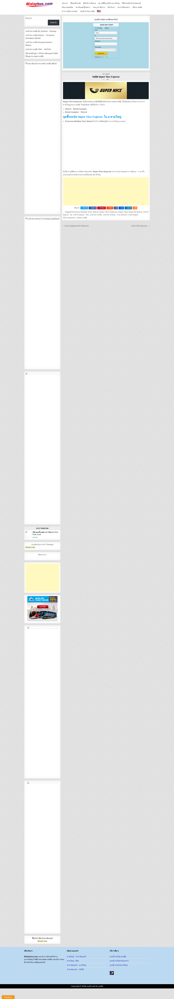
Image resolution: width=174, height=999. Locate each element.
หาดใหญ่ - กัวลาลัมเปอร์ (76, 957)
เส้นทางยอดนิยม (67, 7)
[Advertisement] (106, 191)
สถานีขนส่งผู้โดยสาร (83, 7)
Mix (135, 208)
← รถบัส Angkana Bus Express (75, 226)
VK (116, 208)
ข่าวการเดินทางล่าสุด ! (70, 11)
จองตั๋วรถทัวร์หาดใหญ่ (118, 965)
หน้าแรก (65, 3)
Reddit (110, 208)
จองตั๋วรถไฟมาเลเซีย (87, 11)
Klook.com (30, 547)
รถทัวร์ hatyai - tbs (81, 215)
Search (28, 18)
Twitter (85, 208)
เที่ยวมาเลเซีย (137, 7)
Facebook (93, 208)
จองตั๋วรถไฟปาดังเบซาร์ (119, 961)
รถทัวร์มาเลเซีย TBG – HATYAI (38, 49)
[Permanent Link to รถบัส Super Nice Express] (106, 90)
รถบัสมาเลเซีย (81, 218)
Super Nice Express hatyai (130, 212)
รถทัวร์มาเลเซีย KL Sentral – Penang (40, 31)
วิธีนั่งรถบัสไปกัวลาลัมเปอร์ (131, 3)
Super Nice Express (108, 212)
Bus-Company (106, 74)
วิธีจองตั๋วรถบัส (75, 3)
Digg (122, 208)
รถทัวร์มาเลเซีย (96, 215)
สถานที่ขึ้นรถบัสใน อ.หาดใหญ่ (109, 3)
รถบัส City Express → (140, 226)
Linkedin (129, 208)
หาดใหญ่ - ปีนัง (73, 961)
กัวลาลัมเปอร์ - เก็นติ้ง (75, 969)
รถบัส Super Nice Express (106, 76)
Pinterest (102, 208)
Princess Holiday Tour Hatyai (85, 212)
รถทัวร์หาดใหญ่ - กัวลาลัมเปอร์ (115, 215)
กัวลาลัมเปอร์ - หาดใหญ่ (76, 965)
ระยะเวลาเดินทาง (99, 7)
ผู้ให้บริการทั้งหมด (89, 3)
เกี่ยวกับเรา (111, 7)
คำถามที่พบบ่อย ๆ (124, 7)
